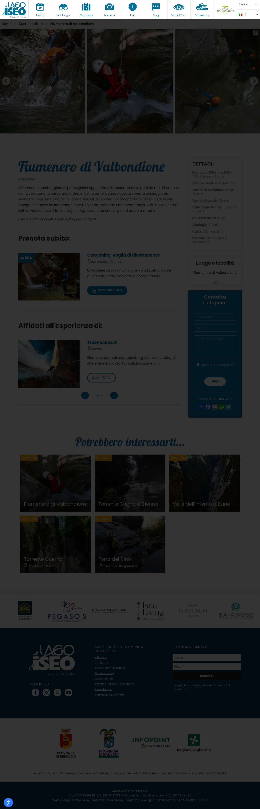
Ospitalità (86, 15)
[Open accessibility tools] (8, 802)
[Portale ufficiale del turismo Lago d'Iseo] (14, 9)
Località (109, 15)
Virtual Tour (178, 15)
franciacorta (225, 15)
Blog (156, 15)
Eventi (40, 15)
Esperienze (202, 15)
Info (132, 15)
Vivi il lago (63, 15)
